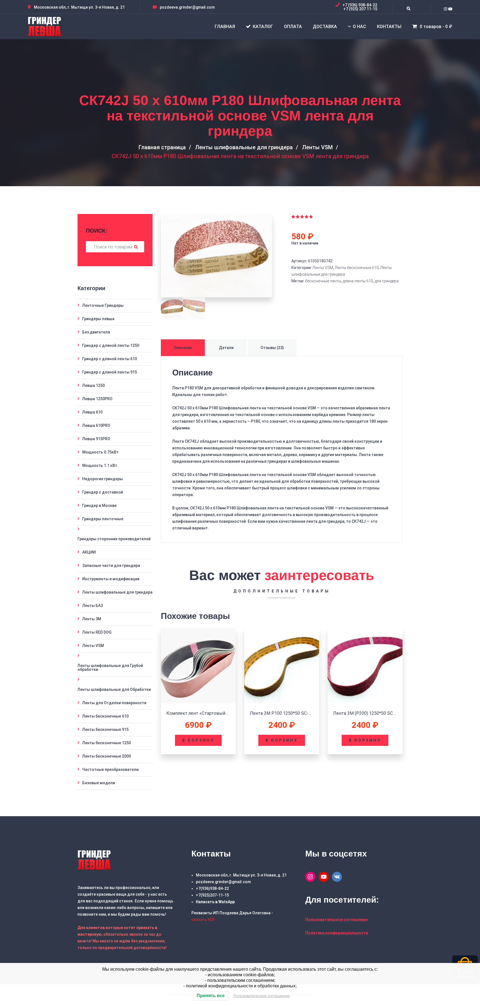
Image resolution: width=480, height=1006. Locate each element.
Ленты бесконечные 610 (357, 267)
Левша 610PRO (96, 425)
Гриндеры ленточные (102, 519)
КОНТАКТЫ (389, 26)
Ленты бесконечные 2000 (106, 756)
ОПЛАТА (293, 26)
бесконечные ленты (323, 281)
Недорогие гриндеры (102, 479)
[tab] (183, 347)
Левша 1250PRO (97, 399)
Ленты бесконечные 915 (105, 729)
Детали (226, 347)
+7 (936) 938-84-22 (359, 5)
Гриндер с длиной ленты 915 (109, 372)
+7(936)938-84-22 (212, 888)
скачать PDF (203, 919)
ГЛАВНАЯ (225, 26)
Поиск (136, 246)
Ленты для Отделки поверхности (114, 703)
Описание (183, 347)
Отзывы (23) (272, 347)
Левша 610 (92, 412)
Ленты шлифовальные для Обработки (114, 689)
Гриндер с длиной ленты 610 (109, 359)
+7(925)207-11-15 (212, 895)
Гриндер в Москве (99, 505)
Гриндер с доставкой (102, 492)
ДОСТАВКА (325, 26)
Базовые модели (98, 783)
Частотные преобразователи (110, 769)
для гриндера (387, 281)
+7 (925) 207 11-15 (360, 9)
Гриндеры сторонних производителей (114, 539)
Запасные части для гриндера (111, 565)
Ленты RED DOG (97, 632)
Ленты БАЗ (92, 605)
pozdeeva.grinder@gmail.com (223, 882)
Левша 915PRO (96, 439)
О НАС (359, 26)
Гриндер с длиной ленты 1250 (110, 345)
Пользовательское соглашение (261, 995)
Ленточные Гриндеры (103, 305)
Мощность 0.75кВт (100, 452)
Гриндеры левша (98, 319)
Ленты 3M (91, 619)
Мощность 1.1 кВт (99, 465)
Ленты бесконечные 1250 (106, 743)
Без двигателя (96, 332)
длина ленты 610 (358, 281)
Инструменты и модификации (110, 579)
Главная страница (162, 147)
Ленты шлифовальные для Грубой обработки (110, 667)
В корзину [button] (198, 740)
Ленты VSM (317, 147)
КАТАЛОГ (263, 26)
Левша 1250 (93, 385)
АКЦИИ (89, 552)
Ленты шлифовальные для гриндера (244, 147)
